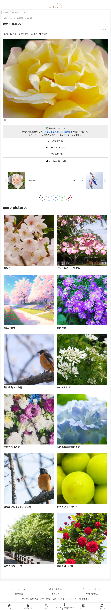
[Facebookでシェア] (49, 197)
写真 (14, 34)
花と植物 (24, 34)
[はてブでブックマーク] (55, 197)
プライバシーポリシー (92, 589)
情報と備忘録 (55, 589)
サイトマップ (55, 593)
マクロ (44, 34)
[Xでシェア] (42, 197)
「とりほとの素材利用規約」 (57, 131)
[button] (40, 362)
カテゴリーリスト (19, 589)
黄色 (35, 34)
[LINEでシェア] (62, 197)
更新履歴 (19, 593)
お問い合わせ (92, 593)
